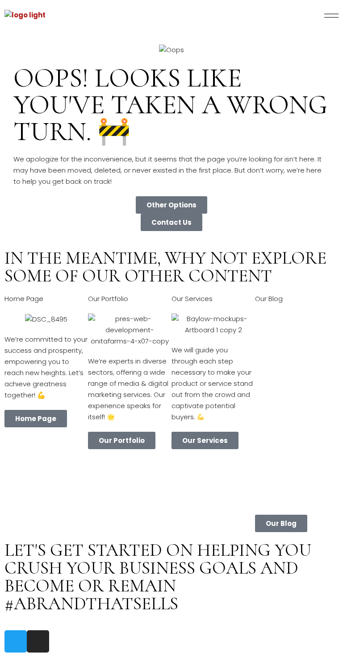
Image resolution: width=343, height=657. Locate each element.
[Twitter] (15, 641)
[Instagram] (38, 641)
